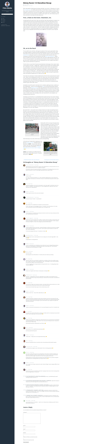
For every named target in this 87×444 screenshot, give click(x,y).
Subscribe (3, 16)
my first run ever (30, 142)
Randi (27, 251)
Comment (25, 412)
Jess (26, 318)
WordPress (3, 25)
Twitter (3, 18)
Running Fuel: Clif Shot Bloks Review (51, 159)
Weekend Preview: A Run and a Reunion (31, 159)
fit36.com (27, 352)
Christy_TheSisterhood (29, 164)
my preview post (27, 9)
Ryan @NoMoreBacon (29, 235)
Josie (26, 296)
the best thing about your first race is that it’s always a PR (32, 148)
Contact (3, 22)
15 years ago (33, 400)
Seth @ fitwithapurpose (30, 197)
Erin (26, 258)
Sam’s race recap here (49, 56)
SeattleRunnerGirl (29, 274)
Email (24, 429)
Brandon (27, 174)
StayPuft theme (8, 25)
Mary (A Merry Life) (29, 346)
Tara (26, 282)
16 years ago (36, 164)
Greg (26, 183)
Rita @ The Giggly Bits (29, 218)
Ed (26, 311)
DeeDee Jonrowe (34, 87)
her (43, 86)
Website (24, 432)
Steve (27, 327)
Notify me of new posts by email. (28, 439)
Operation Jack (26, 55)
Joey (26, 369)
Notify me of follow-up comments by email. (30, 436)
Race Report (31, 5)
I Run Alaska (7, 8)
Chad (27, 340)
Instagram (3, 19)
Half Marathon (26, 5)
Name (24, 425)
